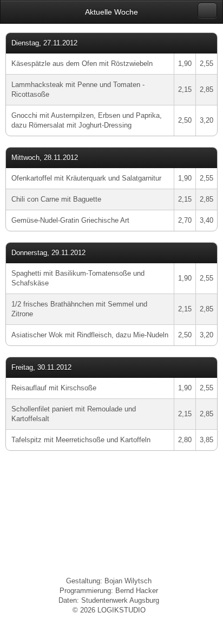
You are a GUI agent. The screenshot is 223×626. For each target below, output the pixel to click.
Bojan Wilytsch (128, 581)
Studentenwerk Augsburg (120, 600)
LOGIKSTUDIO (121, 610)
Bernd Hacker (136, 591)
